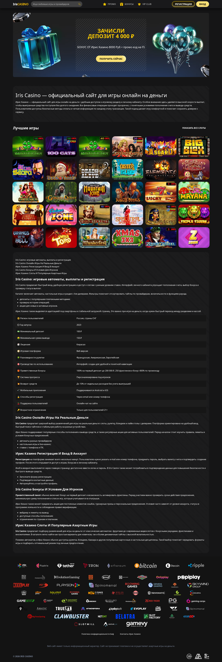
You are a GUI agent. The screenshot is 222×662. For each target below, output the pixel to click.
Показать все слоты (194, 128)
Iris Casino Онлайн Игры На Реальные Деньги (38, 263)
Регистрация (183, 4)
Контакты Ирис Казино (130, 634)
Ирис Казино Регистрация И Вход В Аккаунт (37, 266)
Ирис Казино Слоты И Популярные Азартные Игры (41, 273)
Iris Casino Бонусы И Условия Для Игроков (37, 269)
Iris (20, 4)
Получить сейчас (111, 58)
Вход (202, 4)
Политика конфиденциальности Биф (97, 634)
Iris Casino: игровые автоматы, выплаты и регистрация (43, 259)
